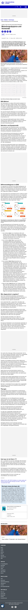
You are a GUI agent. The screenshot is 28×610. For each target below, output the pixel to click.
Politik (2, 549)
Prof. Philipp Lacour (12, 34)
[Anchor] (9, 101)
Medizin (6, 19)
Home (2, 19)
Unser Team (3, 593)
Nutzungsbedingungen (5, 586)
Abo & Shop (3, 571)
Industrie (2, 555)
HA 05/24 (20, 38)
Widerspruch (3, 583)
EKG (3, 34)
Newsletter (3, 565)
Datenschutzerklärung (5, 581)
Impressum (3, 580)
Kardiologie (11, 19)
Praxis (2, 550)
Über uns (2, 591)
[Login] (20, 7)
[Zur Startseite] (8, 2)
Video (2, 568)
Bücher (2, 573)
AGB (2, 578)
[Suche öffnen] (17, 7)
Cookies (2, 584)
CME (2, 558)
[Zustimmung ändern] (2, 605)
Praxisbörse (3, 570)
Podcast (2, 566)
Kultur (2, 553)
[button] (26, 533)
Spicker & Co (3, 556)
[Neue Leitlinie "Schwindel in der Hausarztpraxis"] (14, 533)
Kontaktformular (4, 598)
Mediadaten (3, 595)
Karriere (2, 596)
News (2, 547)
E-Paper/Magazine (4, 563)
